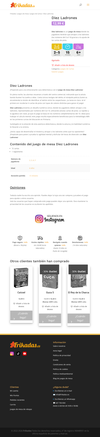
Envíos (55, 360)
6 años (31, 168)
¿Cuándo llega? (23, 315)
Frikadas (13, 14)
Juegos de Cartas (36, 14)
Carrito (13, 404)
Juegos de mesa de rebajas (21, 409)
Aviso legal (57, 351)
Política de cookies (60, 369)
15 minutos (33, 176)
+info (25, 242)
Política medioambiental (63, 374)
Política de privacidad (62, 355)
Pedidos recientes (17, 400)
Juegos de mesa (23, 14)
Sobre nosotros (59, 346)
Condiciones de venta (62, 364)
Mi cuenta (14, 391)
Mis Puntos (14, 395)
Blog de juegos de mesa (62, 378)
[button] (63, 65)
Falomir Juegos (58, 72)
